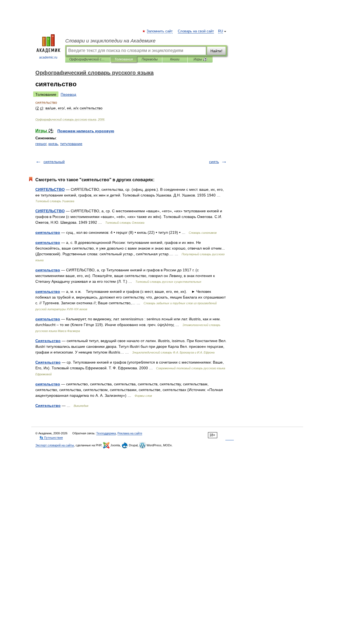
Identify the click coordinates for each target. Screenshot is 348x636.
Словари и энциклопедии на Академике (110, 41)
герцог (40, 144)
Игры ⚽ (200, 59)
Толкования (123, 59)
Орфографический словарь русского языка (87, 59)
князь (53, 144)
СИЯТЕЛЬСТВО (50, 189)
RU (220, 31)
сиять (214, 161)
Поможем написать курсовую (85, 131)
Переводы (150, 59)
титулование (71, 144)
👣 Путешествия (51, 437)
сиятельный (54, 161)
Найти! (216, 51)
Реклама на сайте (129, 433)
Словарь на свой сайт (196, 31)
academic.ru (48, 57)
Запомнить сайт (160, 31)
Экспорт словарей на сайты (54, 445)
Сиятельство (48, 341)
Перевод (68, 94)
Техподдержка (106, 433)
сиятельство (47, 232)
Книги (174, 59)
